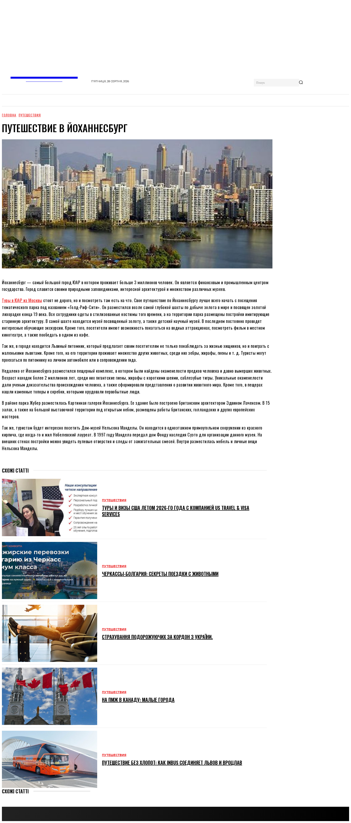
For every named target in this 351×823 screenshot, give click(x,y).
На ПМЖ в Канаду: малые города (138, 699)
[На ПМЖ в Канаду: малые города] (49, 696)
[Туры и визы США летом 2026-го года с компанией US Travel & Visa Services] (49, 507)
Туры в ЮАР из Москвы (22, 300)
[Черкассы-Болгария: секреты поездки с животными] (49, 570)
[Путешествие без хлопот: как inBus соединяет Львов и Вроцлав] (49, 759)
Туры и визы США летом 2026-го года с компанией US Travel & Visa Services (175, 511)
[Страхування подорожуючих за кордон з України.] (49, 633)
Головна (9, 114)
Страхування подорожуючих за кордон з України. (157, 636)
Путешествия (30, 114)
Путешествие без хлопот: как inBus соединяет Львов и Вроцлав (172, 762)
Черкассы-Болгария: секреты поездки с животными (160, 573)
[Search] (301, 83)
